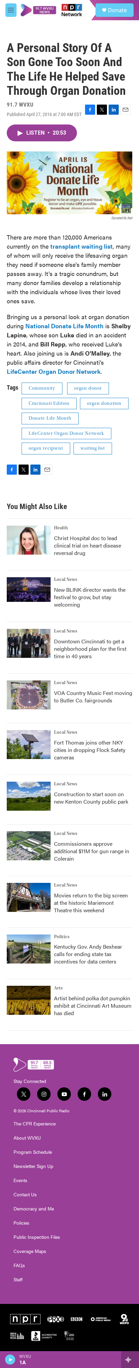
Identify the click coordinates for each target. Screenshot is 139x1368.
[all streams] (130, 1359)
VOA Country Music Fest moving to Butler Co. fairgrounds (93, 696)
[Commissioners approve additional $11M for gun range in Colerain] (29, 845)
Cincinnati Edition (49, 403)
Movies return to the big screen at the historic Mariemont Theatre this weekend (91, 902)
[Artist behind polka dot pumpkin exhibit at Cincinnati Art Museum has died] (29, 1000)
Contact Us (25, 1194)
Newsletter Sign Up (33, 1166)
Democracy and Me (33, 1208)
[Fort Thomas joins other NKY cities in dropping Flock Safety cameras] (29, 744)
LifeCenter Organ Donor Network (66, 433)
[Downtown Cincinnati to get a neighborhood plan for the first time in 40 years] (29, 643)
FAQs (19, 1265)
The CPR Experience (34, 1123)
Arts (58, 988)
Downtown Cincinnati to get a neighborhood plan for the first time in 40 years (90, 648)
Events (20, 1180)
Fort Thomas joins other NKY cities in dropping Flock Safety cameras (90, 749)
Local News (65, 579)
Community (42, 388)
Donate (117, 10)
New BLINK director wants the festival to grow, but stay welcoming (90, 597)
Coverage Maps (29, 1251)
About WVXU (27, 1138)
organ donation (104, 403)
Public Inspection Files (36, 1237)
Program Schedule (32, 1152)
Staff (18, 1279)
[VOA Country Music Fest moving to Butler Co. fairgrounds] (29, 694)
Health (61, 528)
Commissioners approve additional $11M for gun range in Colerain (91, 851)
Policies (21, 1223)
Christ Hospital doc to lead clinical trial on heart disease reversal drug (87, 545)
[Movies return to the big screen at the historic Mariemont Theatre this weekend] (29, 897)
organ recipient (46, 448)
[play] (10, 1359)
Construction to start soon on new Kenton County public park (91, 797)
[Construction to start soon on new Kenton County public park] (29, 796)
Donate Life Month (50, 418)
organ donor (88, 388)
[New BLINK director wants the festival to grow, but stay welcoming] (29, 589)
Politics (62, 937)
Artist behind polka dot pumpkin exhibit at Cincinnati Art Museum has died (93, 1005)
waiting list (93, 448)
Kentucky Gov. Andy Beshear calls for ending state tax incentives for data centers (88, 954)
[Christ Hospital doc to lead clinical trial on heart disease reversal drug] (29, 540)
